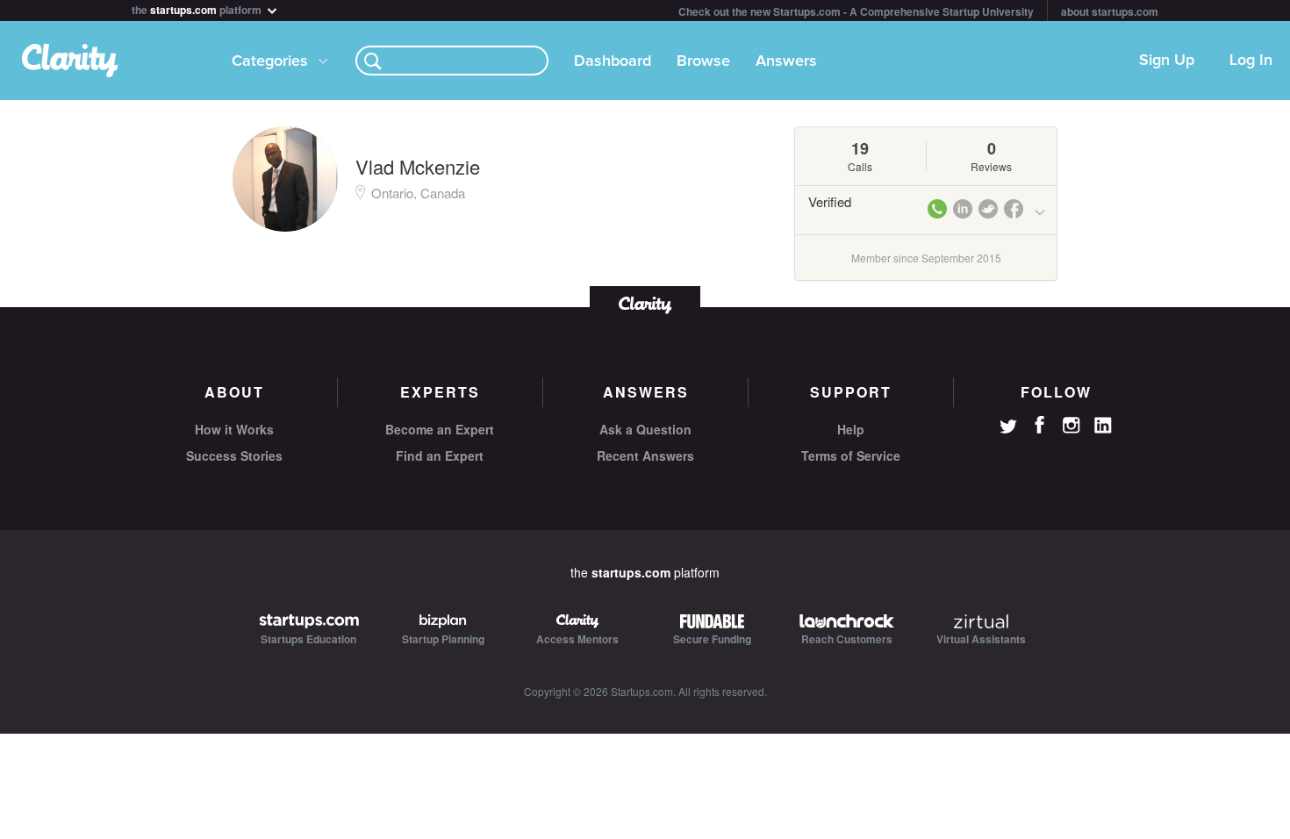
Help (850, 429)
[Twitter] (1008, 428)
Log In (1250, 60)
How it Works (234, 429)
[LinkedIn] (1103, 425)
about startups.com (1109, 11)
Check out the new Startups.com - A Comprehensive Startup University (856, 11)
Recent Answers (645, 455)
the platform (198, 8)
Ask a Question (645, 429)
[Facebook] (1040, 425)
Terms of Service (850, 455)
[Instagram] (1071, 425)
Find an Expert (440, 455)
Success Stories (234, 455)
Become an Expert (439, 429)
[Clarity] (645, 303)
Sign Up (1166, 60)
